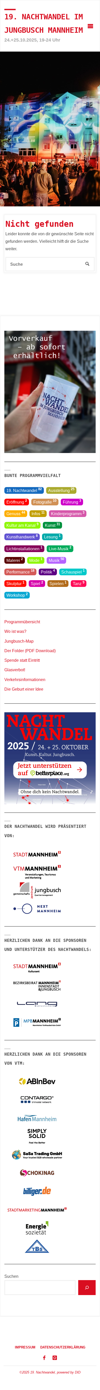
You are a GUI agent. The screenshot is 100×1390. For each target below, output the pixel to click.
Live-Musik (60, 548)
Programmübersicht (22, 621)
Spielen (57, 583)
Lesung (52, 536)
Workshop (17, 594)
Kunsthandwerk (22, 536)
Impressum (25, 1347)
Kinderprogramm (67, 513)
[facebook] (44, 1358)
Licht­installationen (24, 548)
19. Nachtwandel (24, 489)
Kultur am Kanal (22, 525)
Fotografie (44, 501)
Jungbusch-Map (19, 641)
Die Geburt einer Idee (23, 689)
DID (78, 1372)
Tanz (78, 583)
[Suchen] (87, 1287)
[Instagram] (55, 1358)
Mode (35, 559)
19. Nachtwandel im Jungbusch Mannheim (43, 23)
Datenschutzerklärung (62, 1347)
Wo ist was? (15, 631)
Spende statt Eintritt (22, 660)
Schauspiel (73, 571)
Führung (72, 501)
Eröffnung (16, 501)
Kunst (52, 525)
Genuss (15, 513)
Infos (38, 513)
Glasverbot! (14, 669)
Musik (56, 559)
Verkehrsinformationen (24, 679)
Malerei (14, 559)
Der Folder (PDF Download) (30, 650)
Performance (20, 571)
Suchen (11, 1276)
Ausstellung (61, 489)
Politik (48, 571)
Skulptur (15, 583)
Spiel (37, 583)
